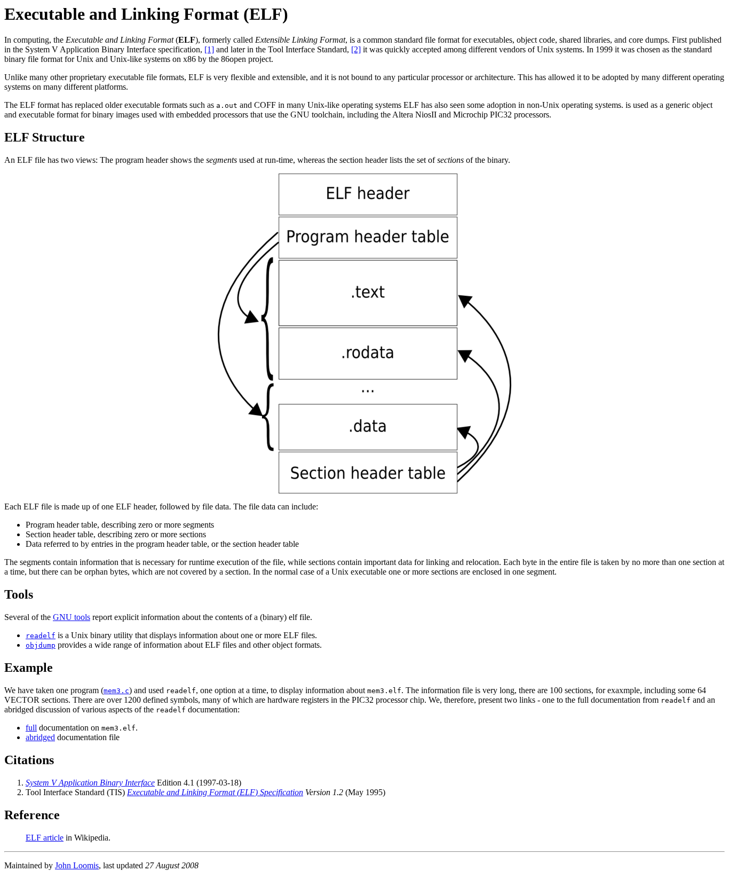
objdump (41, 645)
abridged (40, 737)
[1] (209, 49)
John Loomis (77, 865)
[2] (356, 49)
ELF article (45, 837)
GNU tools (71, 617)
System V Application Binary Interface (90, 782)
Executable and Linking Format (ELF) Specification (215, 792)
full (31, 727)
